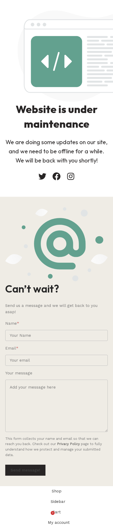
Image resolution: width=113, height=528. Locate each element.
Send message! (25, 470)
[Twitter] (42, 176)
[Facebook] (56, 176)
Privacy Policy (68, 444)
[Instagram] (70, 176)
